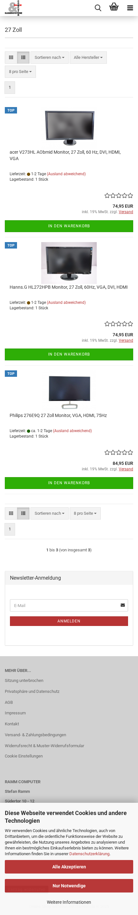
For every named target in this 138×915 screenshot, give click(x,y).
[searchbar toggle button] (98, 8)
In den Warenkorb (69, 226)
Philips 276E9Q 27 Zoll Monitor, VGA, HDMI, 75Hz (58, 415)
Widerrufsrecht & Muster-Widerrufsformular (44, 745)
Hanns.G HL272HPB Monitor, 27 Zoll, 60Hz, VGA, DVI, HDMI (69, 287)
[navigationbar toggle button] (130, 8)
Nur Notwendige (69, 885)
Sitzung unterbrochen (24, 680)
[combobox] (49, 57)
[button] (11, 57)
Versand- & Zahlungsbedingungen (35, 734)
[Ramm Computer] (11, 8)
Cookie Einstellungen (24, 756)
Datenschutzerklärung (89, 853)
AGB (9, 702)
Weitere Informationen (69, 902)
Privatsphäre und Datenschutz (32, 691)
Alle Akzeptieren (69, 866)
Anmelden (69, 621)
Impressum (15, 713)
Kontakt (12, 723)
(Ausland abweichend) (66, 174)
